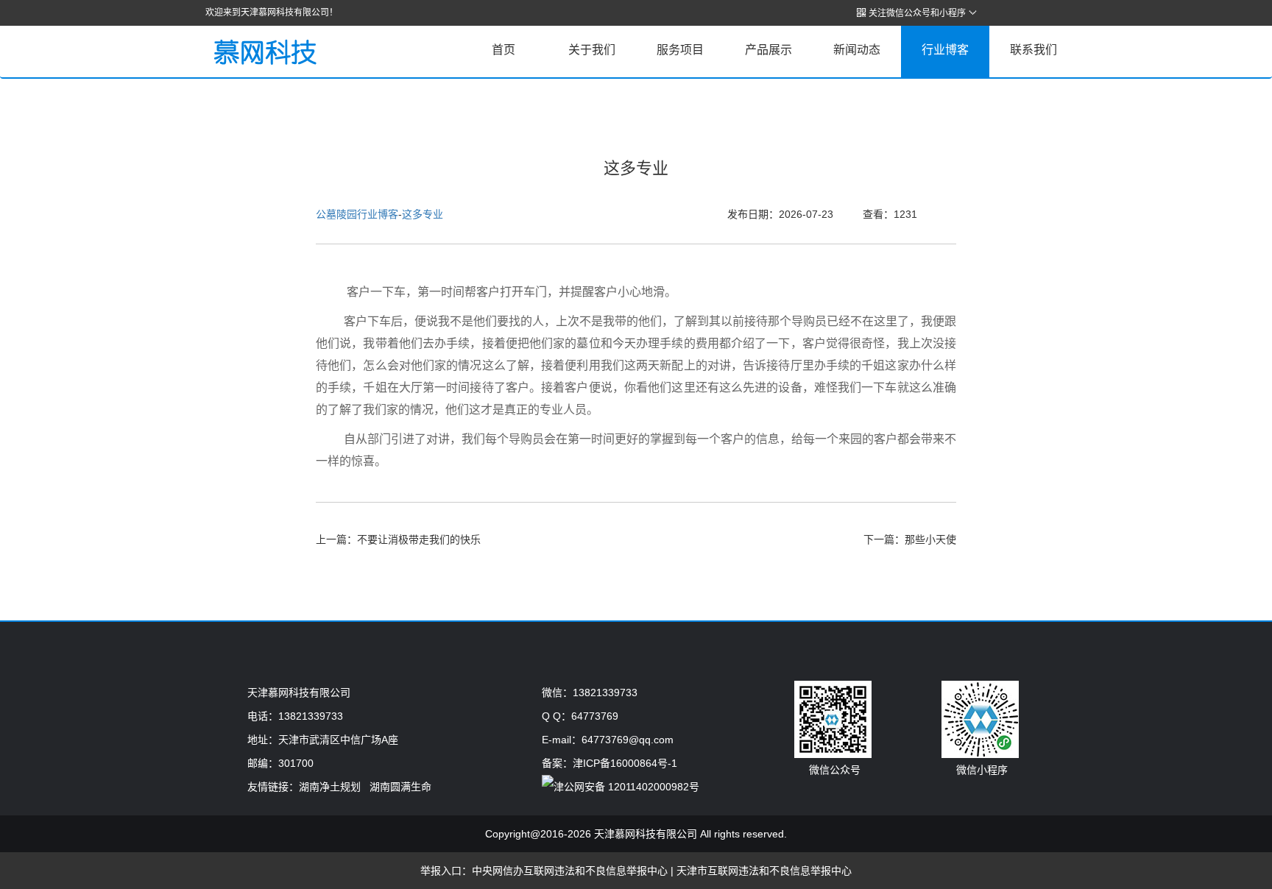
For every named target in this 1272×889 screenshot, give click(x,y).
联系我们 (1033, 49)
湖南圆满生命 (400, 787)
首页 (503, 49)
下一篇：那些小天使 (909, 539)
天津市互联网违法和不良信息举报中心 (764, 870)
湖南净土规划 (330, 787)
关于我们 (591, 49)
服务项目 (680, 49)
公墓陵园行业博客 (357, 214)
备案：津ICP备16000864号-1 (609, 763)
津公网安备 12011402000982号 (626, 787)
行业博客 (945, 49)
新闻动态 (856, 49)
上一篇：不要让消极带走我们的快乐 (398, 539)
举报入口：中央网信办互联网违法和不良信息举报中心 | (548, 870)
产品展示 (768, 49)
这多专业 (422, 214)
